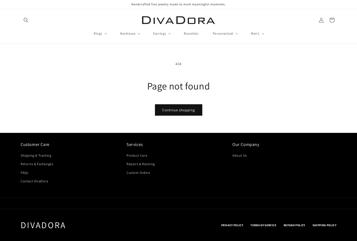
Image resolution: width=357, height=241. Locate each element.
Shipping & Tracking (36, 155)
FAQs (24, 172)
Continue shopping (178, 110)
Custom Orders (138, 172)
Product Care (137, 155)
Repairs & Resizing (141, 164)
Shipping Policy (324, 225)
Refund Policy (294, 225)
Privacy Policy (232, 225)
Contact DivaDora (34, 181)
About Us (239, 155)
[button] (26, 20)
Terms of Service (263, 225)
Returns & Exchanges (37, 164)
